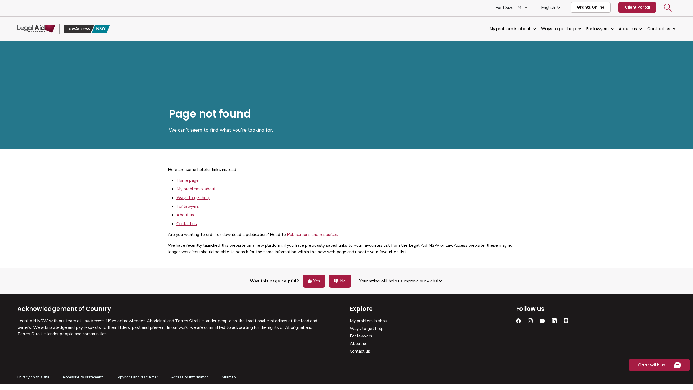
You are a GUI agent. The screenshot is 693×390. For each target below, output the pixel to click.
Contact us (658, 28)
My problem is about (510, 28)
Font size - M (508, 8)
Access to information (190, 377)
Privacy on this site (33, 377)
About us (628, 28)
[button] (668, 8)
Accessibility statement (83, 377)
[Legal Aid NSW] (63, 29)
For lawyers (597, 28)
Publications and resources (312, 235)
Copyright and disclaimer (137, 377)
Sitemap (229, 377)
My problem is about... (370, 321)
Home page (187, 180)
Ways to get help (558, 28)
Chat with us (652, 365)
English (548, 8)
